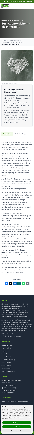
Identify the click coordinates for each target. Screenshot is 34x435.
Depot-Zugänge (6, 348)
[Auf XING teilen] (19, 283)
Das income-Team (6, 345)
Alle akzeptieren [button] (17, 422)
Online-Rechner (6, 365)
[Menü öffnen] (31, 6)
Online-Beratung (6, 362)
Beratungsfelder (14, 40)
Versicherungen (6, 42)
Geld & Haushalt (6, 357)
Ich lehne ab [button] (17, 427)
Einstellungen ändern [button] (16, 431)
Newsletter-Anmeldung (8, 359)
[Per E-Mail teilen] (27, 283)
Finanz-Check (5, 354)
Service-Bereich (6, 368)
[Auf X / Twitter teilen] (10, 283)
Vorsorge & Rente (18, 42)
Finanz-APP (4, 351)
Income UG (4, 40)
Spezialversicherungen (8, 371)
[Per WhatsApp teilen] (23, 283)
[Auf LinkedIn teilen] (15, 283)
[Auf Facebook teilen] (6, 283)
